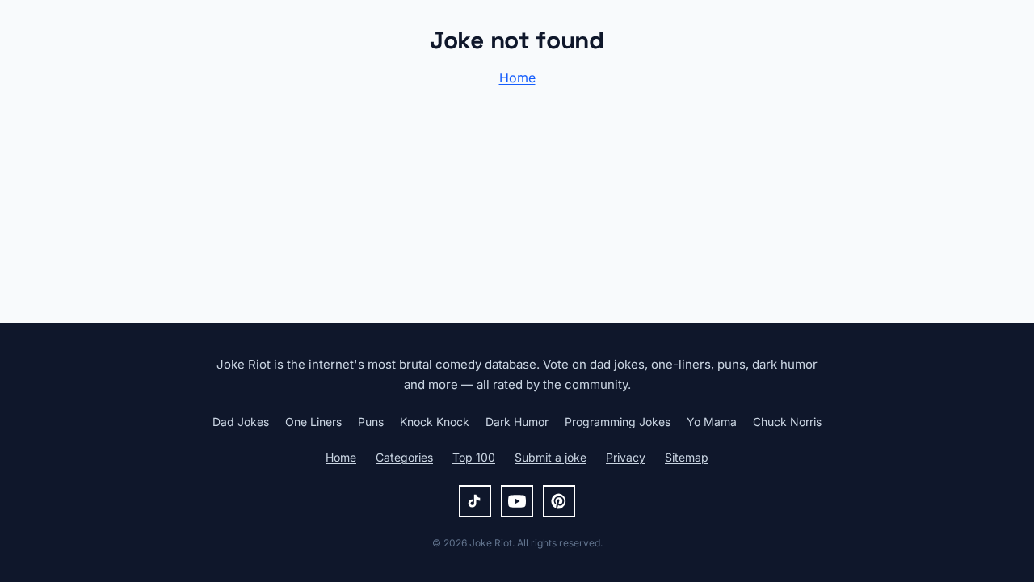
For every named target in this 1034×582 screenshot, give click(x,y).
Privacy (625, 457)
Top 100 (473, 457)
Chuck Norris (787, 421)
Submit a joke (550, 457)
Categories (404, 457)
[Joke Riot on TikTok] (475, 501)
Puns (371, 421)
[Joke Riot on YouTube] (517, 501)
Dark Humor (517, 421)
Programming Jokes (617, 421)
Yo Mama (712, 421)
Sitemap (686, 457)
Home (517, 78)
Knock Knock (434, 421)
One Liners (313, 421)
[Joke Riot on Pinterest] (559, 501)
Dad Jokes (240, 421)
